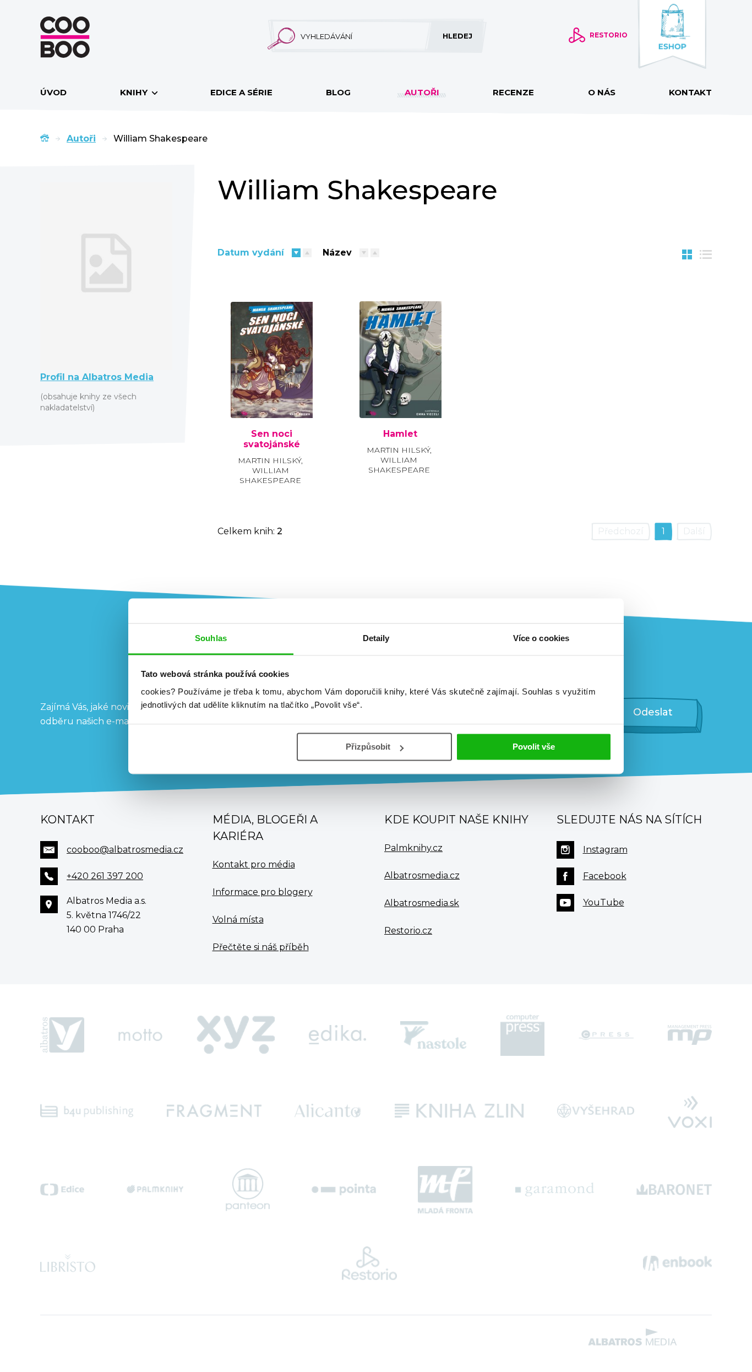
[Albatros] (62, 1034)
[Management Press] (689, 1034)
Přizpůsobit (368, 746)
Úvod (53, 92)
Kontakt (690, 92)
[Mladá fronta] (445, 1189)
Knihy (135, 92)
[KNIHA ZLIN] (459, 1110)
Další (694, 531)
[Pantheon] (247, 1189)
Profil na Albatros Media (97, 377)
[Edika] (337, 1034)
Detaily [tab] (376, 638)
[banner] (82, 37)
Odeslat (653, 712)
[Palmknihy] (155, 1189)
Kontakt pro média (253, 864)
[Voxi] (689, 1110)
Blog (338, 92)
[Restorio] (369, 1263)
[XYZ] (235, 1034)
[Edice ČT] (62, 1189)
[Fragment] (214, 1110)
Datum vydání (250, 252)
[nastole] (433, 1034)
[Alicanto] (328, 1110)
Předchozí (621, 531)
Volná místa (238, 919)
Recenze (513, 92)
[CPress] (606, 1034)
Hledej (457, 35)
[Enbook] (677, 1263)
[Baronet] (674, 1189)
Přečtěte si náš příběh (260, 947)
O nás (601, 92)
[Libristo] (68, 1263)
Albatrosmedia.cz (422, 875)
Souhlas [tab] (211, 638)
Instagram (605, 849)
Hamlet (400, 434)
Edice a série (241, 92)
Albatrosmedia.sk (421, 903)
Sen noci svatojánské (271, 439)
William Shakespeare (270, 475)
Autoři (422, 92)
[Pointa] (344, 1189)
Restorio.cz (408, 930)
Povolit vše (534, 746)
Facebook (604, 876)
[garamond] (555, 1189)
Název (337, 252)
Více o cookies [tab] (541, 638)
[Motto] (140, 1034)
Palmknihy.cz (413, 848)
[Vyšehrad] (596, 1110)
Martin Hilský (269, 460)
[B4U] (87, 1110)
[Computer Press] (522, 1034)
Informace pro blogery (262, 892)
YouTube (603, 902)
